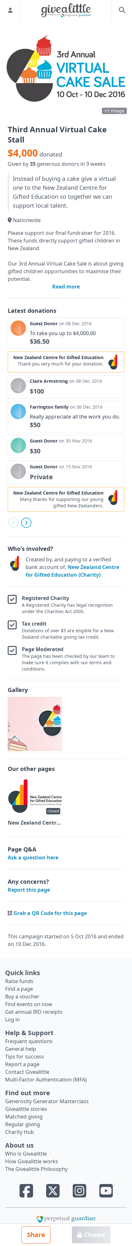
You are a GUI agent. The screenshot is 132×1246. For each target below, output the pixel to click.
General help (20, 1048)
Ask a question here (33, 857)
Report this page (29, 889)
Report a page (22, 1064)
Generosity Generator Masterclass (47, 1101)
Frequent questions (29, 1041)
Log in (12, 1019)
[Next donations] (26, 522)
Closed (93, 1234)
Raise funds (19, 981)
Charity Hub (19, 1131)
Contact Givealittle (27, 1071)
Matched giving (24, 1116)
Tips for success (24, 1056)
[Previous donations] (13, 522)
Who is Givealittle (26, 1153)
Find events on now (28, 1004)
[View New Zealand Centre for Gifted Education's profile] (15, 567)
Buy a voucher (22, 996)
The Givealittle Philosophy (36, 1169)
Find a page (19, 988)
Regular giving (22, 1124)
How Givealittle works (31, 1161)
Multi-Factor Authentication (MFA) (46, 1079)
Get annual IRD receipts (33, 1011)
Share (36, 1234)
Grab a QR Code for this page (50, 913)
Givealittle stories (26, 1108)
